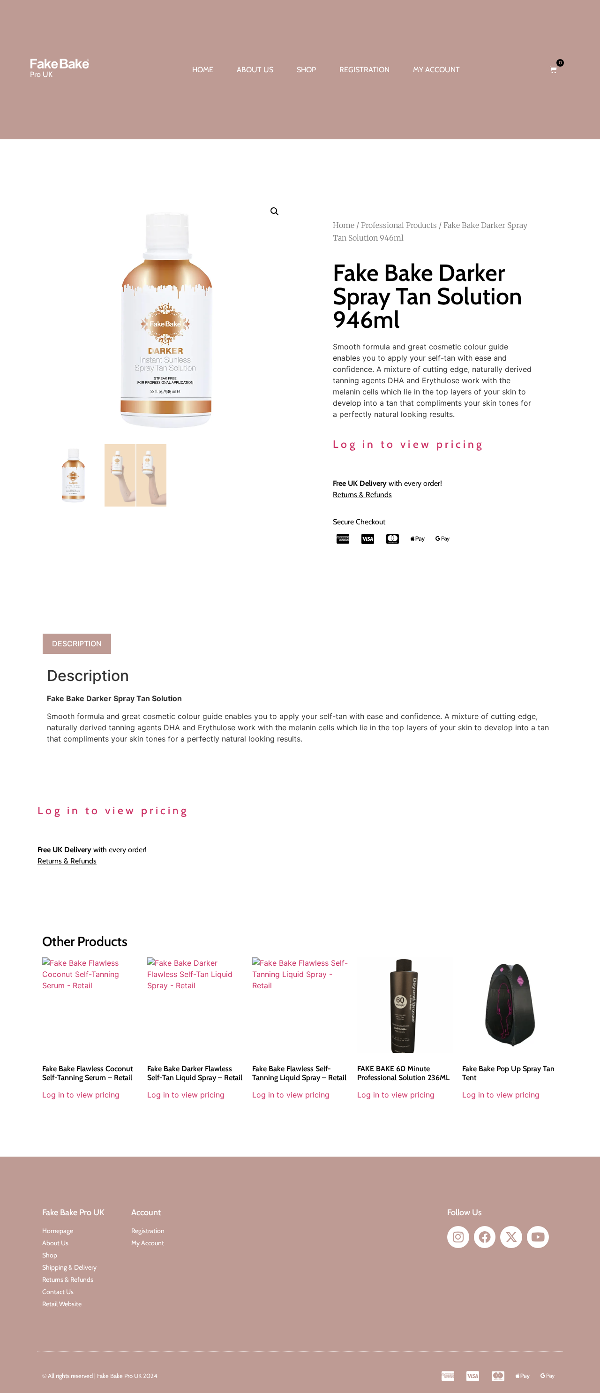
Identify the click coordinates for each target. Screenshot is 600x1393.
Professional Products (399, 225)
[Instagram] (458, 1237)
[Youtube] (538, 1237)
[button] (274, 211)
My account (436, 69)
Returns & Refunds (362, 494)
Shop (306, 69)
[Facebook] (485, 1237)
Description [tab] (77, 643)
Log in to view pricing (408, 444)
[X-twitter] (511, 1237)
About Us (255, 69)
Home (202, 69)
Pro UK (41, 74)
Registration (364, 69)
